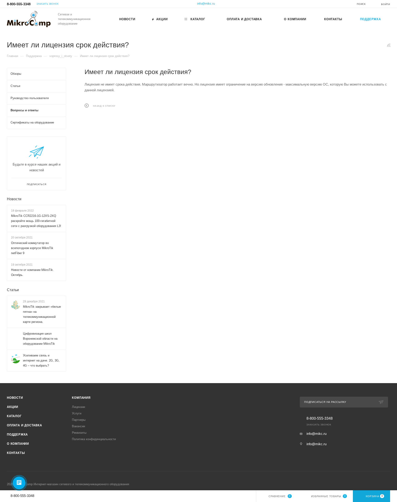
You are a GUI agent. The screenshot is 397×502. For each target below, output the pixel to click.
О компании (18, 443)
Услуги (76, 413)
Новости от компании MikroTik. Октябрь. (32, 272)
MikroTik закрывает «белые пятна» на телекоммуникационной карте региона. (42, 314)
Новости (14, 199)
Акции (12, 407)
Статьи (13, 290)
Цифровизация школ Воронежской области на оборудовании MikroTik (40, 338)
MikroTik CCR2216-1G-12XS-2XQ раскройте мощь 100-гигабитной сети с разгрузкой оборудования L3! (36, 221)
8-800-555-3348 (19, 4)
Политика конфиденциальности (94, 439)
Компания (81, 397)
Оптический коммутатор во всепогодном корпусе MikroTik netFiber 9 (32, 248)
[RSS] (388, 45)
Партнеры (78, 420)
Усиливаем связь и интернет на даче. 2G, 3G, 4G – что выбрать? (41, 360)
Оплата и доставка (24, 425)
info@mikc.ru (206, 3)
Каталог (14, 416)
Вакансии (78, 426)
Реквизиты (79, 432)
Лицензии (78, 407)
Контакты (16, 453)
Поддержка (17, 434)
